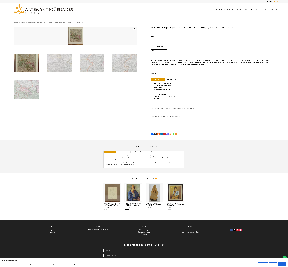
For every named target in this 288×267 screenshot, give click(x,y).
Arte (19, 22)
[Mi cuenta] (274, 1)
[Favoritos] (280, 1)
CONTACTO (155, 124)
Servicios (261, 9)
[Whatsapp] (173, 134)
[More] (176, 134)
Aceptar (282, 264)
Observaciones (110, 151)
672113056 (52, 232)
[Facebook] (152, 134)
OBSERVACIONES (157, 79)
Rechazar (273, 264)
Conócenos (219, 9)
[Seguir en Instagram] (240, 230)
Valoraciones (237, 9)
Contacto (274, 9)
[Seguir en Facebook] (231, 230)
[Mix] (170, 134)
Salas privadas (254, 9)
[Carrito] (277, 1)
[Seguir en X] (234, 230)
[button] (134, 29)
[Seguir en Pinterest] (237, 230)
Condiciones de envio (139, 151)
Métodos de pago (123, 151)
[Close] (286, 260)
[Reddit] (158, 134)
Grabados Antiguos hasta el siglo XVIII (30, 22)
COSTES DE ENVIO (171, 79)
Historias (267, 9)
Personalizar (263, 264)
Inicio (15, 22)
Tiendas (245, 9)
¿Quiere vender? (228, 9)
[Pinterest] (164, 134)
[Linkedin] (161, 134)
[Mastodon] (167, 134)
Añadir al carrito (158, 46)
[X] (155, 134)
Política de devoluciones (156, 151)
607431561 (52, 230)
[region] (144, 262)
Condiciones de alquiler (174, 151)
